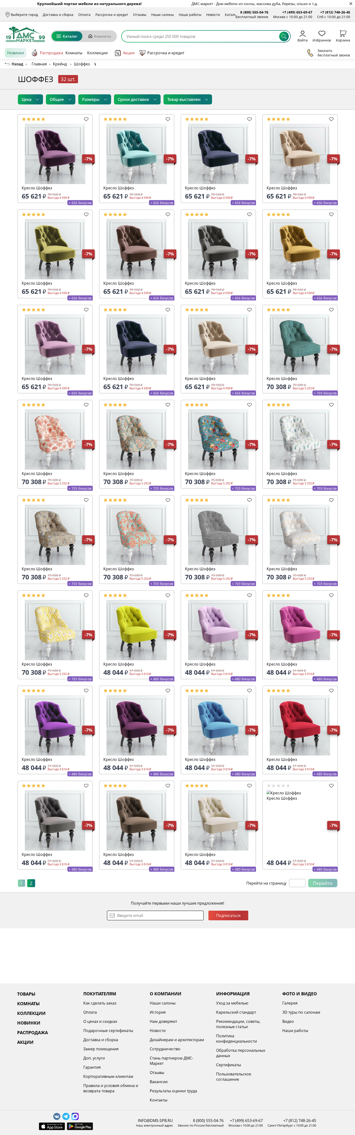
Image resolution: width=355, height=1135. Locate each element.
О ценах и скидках (100, 1021)
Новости (213, 14)
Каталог (231, 14)
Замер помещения (101, 1049)
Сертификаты (228, 1064)
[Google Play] (80, 1126)
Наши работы (190, 14)
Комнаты (102, 36)
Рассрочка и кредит (111, 14)
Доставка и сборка (58, 14)
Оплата (84, 14)
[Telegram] (66, 1116)
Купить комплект (318, 79)
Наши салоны (162, 14)
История (158, 1012)
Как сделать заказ (99, 1003)
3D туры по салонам (301, 1012)
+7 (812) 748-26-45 (335, 12)
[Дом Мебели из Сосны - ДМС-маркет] (25, 34)
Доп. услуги (94, 1058)
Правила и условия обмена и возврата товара (110, 1088)
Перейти (323, 883)
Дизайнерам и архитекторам (177, 1039)
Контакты (158, 1100)
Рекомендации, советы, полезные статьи (238, 1024)
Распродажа (51, 52)
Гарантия (92, 1067)
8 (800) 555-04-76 (254, 12)
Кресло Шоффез (37, 188)
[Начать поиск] (284, 36)
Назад (17, 64)
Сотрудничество (165, 1049)
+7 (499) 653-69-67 (297, 12)
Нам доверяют (163, 1021)
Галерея (290, 1003)
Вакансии (159, 1081)
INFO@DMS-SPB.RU (155, 1120)
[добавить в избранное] (86, 119)
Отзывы (139, 14)
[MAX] (75, 1116)
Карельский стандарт (236, 1012)
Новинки (15, 52)
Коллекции (97, 52)
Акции (129, 52)
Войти (303, 40)
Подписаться (228, 915)
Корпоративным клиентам (108, 1076)
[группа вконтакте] (56, 1116)
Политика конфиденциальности (236, 1038)
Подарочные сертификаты (108, 1030)
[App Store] (52, 1126)
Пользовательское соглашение (233, 1076)
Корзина (343, 40)
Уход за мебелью (232, 1003)
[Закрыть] (351, 4)
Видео (288, 1021)
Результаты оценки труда (173, 1091)
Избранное (321, 40)
